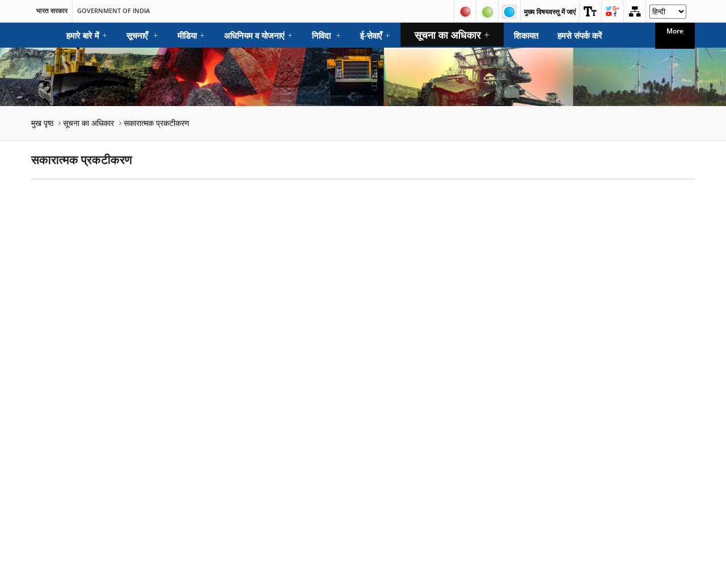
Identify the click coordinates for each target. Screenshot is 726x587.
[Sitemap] (634, 11)
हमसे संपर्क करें (580, 35)
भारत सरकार (51, 11)
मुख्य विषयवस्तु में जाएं (550, 11)
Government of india (113, 11)
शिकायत (526, 35)
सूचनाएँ (142, 35)
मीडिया (191, 35)
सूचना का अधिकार (452, 34)
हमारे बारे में (86, 35)
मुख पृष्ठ (42, 122)
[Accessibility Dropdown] (590, 11)
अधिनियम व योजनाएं (258, 35)
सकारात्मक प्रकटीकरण (156, 122)
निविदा (326, 35)
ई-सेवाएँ (375, 35)
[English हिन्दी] (668, 14)
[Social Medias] (612, 11)
